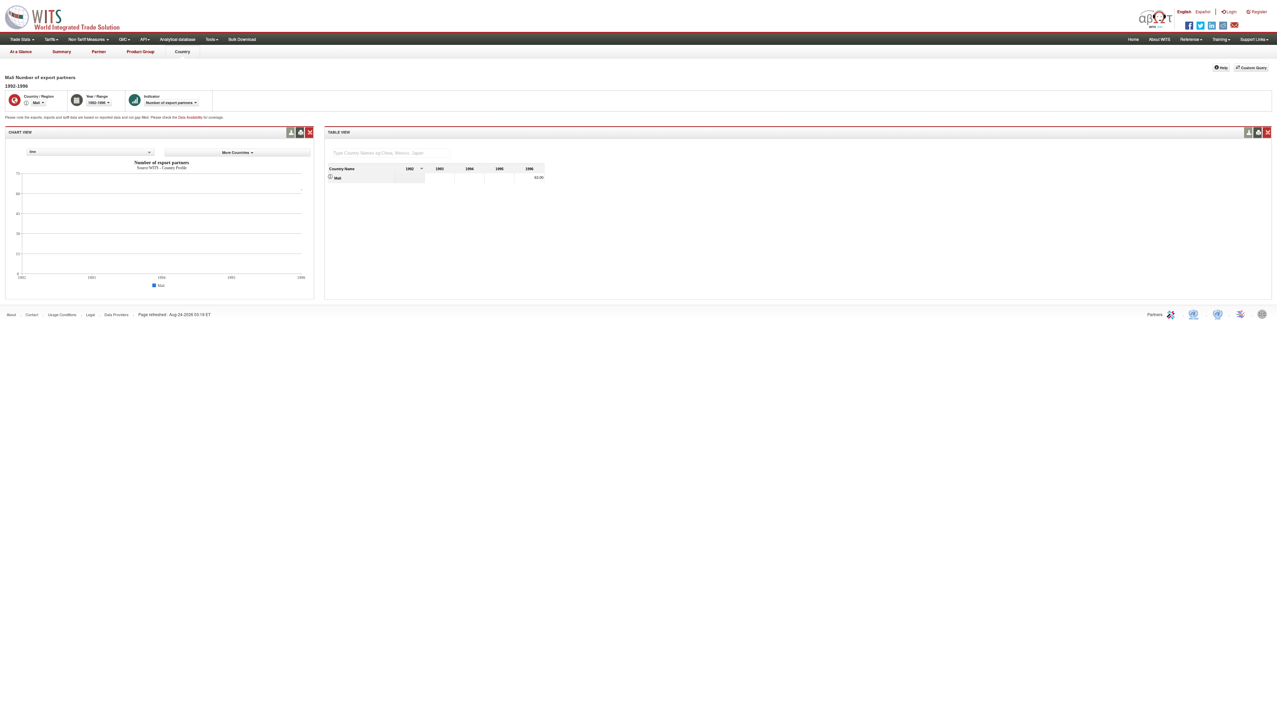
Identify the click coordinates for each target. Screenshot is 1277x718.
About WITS (1159, 39)
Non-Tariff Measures (87, 39)
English (1184, 12)
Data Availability (191, 117)
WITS (66, 16)
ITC (1172, 313)
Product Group (140, 52)
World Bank (1263, 313)
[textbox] (391, 153)
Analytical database (178, 39)
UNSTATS (1217, 313)
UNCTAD (1195, 313)
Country (182, 52)
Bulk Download (242, 39)
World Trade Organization (1240, 313)
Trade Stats (20, 39)
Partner (99, 52)
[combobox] (91, 152)
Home (1133, 39)
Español (1203, 11)
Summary (62, 52)
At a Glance (21, 52)
